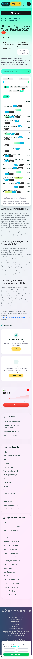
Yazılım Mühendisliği (10, 471)
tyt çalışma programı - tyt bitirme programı (16, 632)
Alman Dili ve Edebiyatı (11, 422)
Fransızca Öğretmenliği (12, 432)
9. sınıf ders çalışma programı (16, 639)
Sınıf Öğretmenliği (10, 475)
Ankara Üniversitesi (10, 564)
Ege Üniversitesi (9, 538)
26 (22, 91)
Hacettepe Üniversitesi (11, 526)
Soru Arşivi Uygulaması (16, 630)
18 (11, 87)
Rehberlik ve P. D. (9, 494)
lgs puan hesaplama (16, 621)
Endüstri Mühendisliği (11, 509)
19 (15, 87)
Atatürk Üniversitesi (10, 595)
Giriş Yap (16, 349)
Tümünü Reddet (9, 650)
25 (18, 91)
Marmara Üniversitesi (11, 542)
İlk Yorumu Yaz (17, 375)
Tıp (4, 460)
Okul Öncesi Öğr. (9, 501)
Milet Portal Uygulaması (16, 628)
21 (23, 87)
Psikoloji (6, 463)
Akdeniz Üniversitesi (10, 553)
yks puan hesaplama (16, 619)
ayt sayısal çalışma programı (16, 633)
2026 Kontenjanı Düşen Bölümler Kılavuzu (14, 317)
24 (14, 91)
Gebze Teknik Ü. (9, 591)
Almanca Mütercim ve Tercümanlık (11, 426)
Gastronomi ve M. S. (10, 505)
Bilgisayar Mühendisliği (11, 456)
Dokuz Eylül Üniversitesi (12, 561)
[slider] (3, 82)
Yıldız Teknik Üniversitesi (12, 545)
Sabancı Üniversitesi (11, 580)
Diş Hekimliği (8, 467)
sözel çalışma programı (16, 637)
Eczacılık (6, 479)
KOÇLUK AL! (16, 4)
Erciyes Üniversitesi (10, 587)
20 (19, 87)
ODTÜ (5, 534)
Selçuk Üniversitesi (10, 568)
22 (27, 87)
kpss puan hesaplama (16, 623)
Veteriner (6, 490)
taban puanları (16, 626)
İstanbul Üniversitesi (10, 557)
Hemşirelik (7, 482)
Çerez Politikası (16, 646)
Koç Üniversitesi (9, 572)
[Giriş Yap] (23, 4)
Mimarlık (6, 486)
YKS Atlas (16, 18)
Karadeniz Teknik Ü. (10, 549)
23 (10, 91)
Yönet (23, 650)
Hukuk (5, 452)
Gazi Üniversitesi (9, 576)
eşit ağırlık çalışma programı (16, 635)
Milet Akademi (6, 18)
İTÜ (4, 523)
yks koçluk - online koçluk (16, 617)
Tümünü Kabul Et (16, 654)
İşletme (6, 497)
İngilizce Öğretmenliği (11, 435)
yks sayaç (16, 625)
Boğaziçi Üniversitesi (11, 530)
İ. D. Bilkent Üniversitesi (11, 583)
